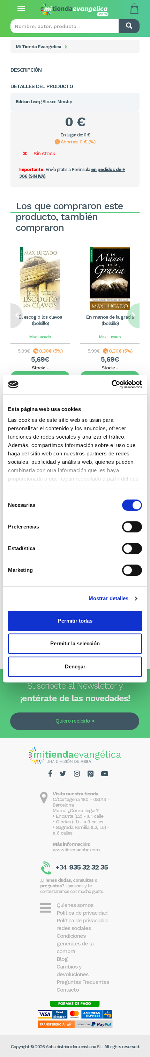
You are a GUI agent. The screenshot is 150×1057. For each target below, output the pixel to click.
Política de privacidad (82, 912)
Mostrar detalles (109, 598)
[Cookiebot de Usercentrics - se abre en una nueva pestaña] (111, 384)
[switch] (132, 526)
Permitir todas (75, 621)
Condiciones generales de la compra (75, 943)
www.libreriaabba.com (76, 849)
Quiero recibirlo (72, 721)
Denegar (75, 666)
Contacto (68, 989)
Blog (62, 959)
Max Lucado (40, 336)
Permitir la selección (75, 643)
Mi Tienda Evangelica (38, 46)
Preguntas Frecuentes (83, 982)
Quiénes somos (75, 905)
